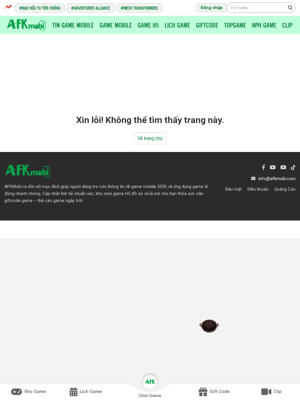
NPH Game (264, 24)
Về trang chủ (150, 138)
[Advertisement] (150, 69)
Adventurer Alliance (92, 8)
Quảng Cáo (285, 189)
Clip (287, 24)
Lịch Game (177, 24)
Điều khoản (258, 189)
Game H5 (148, 24)
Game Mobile (116, 24)
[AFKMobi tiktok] (293, 167)
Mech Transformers (141, 8)
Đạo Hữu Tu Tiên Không (41, 8)
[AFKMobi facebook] (263, 167)
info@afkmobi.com (277, 178)
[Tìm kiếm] (290, 7)
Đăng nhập (212, 7)
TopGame (235, 24)
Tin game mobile (73, 24)
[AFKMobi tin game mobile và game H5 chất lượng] (26, 24)
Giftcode (207, 24)
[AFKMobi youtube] (273, 167)
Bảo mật (233, 189)
